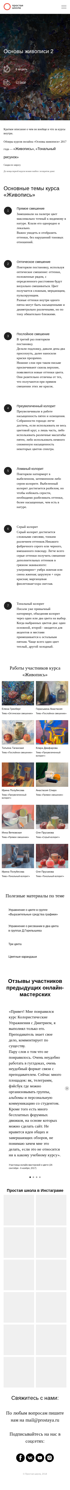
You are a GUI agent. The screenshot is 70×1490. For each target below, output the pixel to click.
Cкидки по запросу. (12, 1101)
